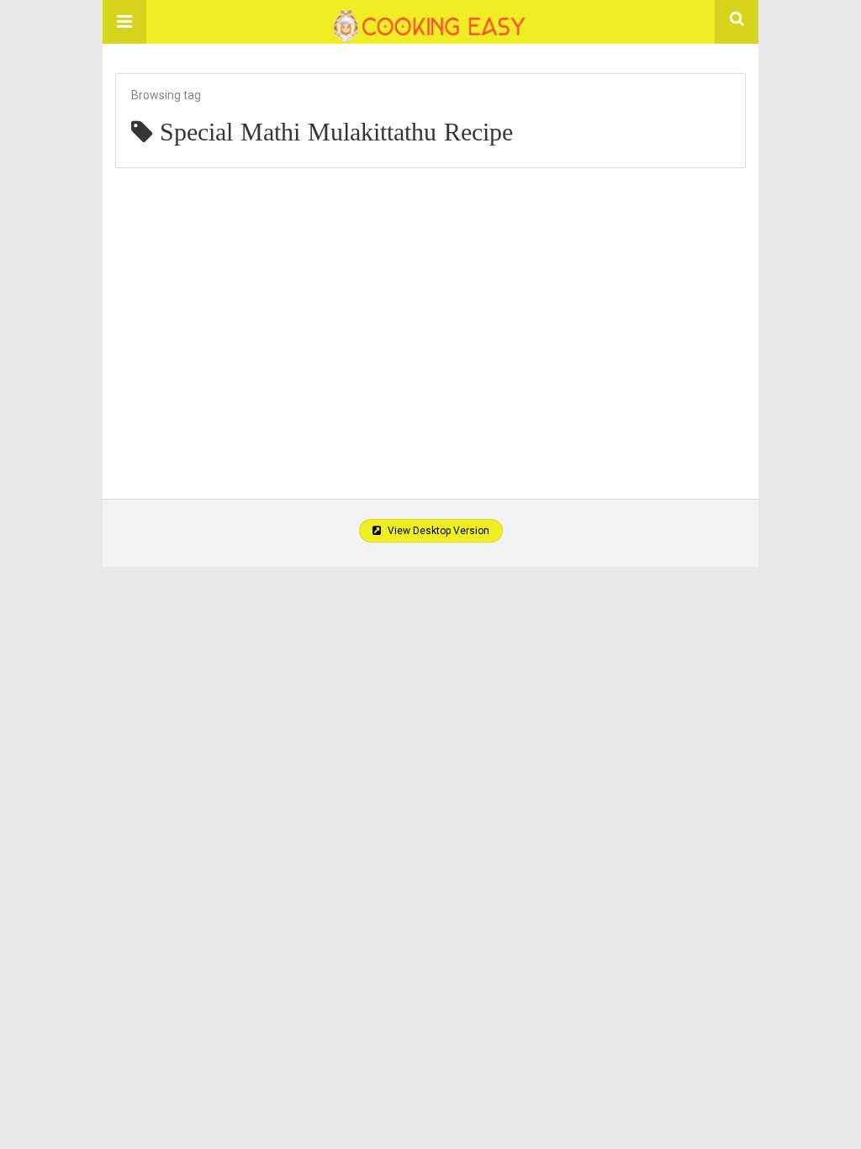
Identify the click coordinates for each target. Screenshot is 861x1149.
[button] (124, 22)
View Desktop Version (437, 531)
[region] (430, 315)
